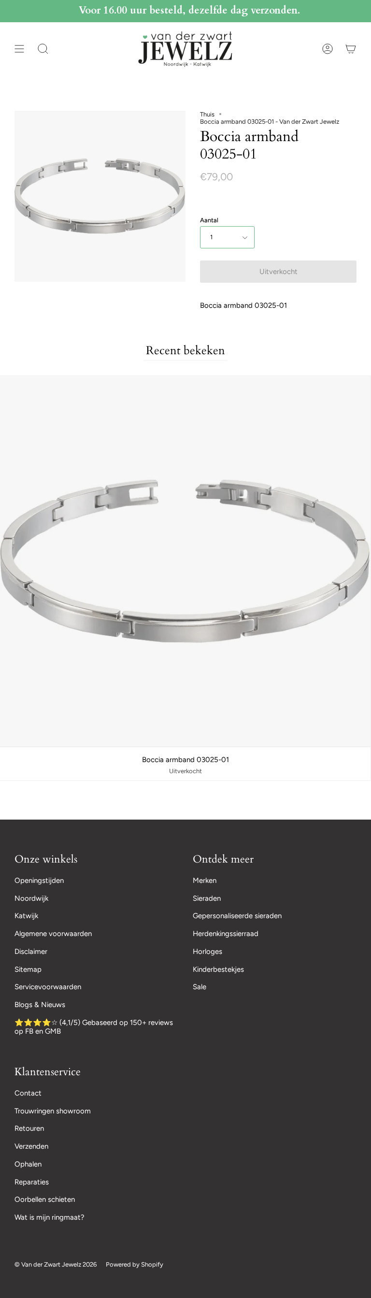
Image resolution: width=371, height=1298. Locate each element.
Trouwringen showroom (52, 1111)
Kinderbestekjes (218, 969)
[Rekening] (327, 48)
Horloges (207, 951)
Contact (28, 1093)
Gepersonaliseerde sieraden (237, 915)
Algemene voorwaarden (53, 933)
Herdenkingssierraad (225, 933)
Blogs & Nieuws (39, 1004)
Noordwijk (31, 898)
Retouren (29, 1128)
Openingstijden (39, 880)
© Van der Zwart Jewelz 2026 (55, 1264)
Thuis (207, 114)
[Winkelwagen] (351, 48)
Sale (199, 986)
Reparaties (31, 1182)
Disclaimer (30, 951)
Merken (204, 880)
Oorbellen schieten (44, 1199)
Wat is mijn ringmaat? (49, 1217)
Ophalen (28, 1164)
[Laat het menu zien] (19, 48)
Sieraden (207, 898)
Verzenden (31, 1146)
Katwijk (26, 915)
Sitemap (28, 969)
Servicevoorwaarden (47, 986)
